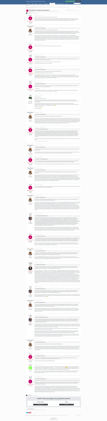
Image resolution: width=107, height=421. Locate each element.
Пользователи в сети (49, 5)
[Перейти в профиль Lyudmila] (30, 60)
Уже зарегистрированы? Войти (70, 1)
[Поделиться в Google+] (29, 412)
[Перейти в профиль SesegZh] (30, 368)
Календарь (34, 5)
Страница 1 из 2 (35, 395)
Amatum (32, 11)
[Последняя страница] (31, 13)
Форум (27, 5)
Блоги (30, 5)
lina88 (30, 95)
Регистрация (78, 1)
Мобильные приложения (59, 3)
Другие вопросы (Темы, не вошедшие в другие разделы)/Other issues (48, 11)
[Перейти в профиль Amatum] (27, 11)
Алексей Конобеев (30, 263)
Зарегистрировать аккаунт (40, 404)
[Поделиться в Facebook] (28, 412)
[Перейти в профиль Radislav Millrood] (30, 31)
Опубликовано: (39, 15)
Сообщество (52, 3)
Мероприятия (46, 3)
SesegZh (30, 364)
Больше (67, 3)
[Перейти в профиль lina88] (30, 98)
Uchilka (30, 213)
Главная (28, 3)
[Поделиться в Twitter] (26, 412)
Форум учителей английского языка (35, 1)
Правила (38, 5)
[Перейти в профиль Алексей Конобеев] (30, 268)
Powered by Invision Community (53, 419)
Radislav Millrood (30, 26)
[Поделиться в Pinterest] (30, 412)
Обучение (40, 3)
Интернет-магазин (34, 3)
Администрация (43, 5)
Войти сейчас (66, 404)
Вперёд (30, 395)
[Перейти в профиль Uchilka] (30, 218)
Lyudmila (30, 55)
